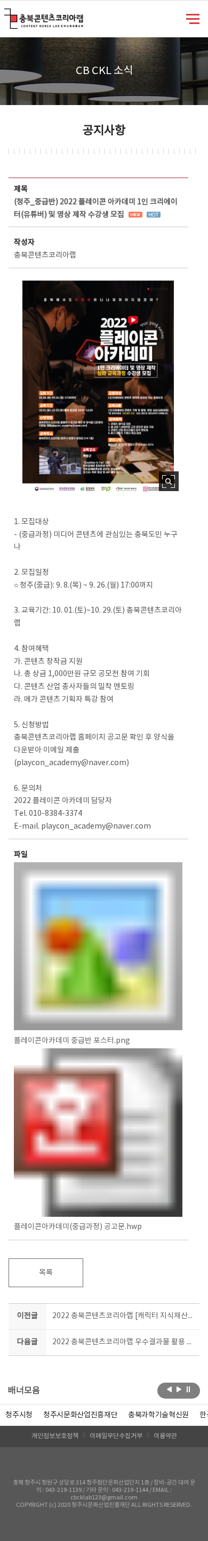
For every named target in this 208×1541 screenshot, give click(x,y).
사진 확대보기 (168, 481)
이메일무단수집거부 (116, 1436)
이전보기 (169, 1389)
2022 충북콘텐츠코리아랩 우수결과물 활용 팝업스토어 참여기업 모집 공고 (124, 1342)
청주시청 (19, 1415)
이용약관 (165, 1436)
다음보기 (179, 1389)
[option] (19, 1415)
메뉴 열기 (192, 18)
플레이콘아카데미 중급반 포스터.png (72, 1041)
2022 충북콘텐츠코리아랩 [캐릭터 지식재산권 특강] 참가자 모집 (124, 1316)
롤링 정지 (189, 1389)
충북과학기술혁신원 (158, 1415)
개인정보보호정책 (54, 1436)
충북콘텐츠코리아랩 (6, 14)
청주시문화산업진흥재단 (80, 1415)
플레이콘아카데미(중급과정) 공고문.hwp (78, 1227)
